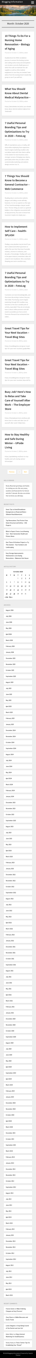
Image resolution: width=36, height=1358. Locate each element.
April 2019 (9, 1079)
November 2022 (10, 881)
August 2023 (9, 826)
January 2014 (10, 1163)
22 (18, 590)
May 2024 (8, 772)
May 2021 (8, 989)
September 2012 (11, 1259)
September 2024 (11, 748)
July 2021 (8, 977)
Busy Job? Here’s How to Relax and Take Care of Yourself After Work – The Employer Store (18, 400)
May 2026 (8, 628)
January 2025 (10, 724)
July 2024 (8, 760)
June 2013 (9, 1205)
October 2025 (10, 670)
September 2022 (11, 893)
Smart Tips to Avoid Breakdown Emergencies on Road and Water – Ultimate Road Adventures (16, 511)
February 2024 (10, 790)
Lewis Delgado (10, 1326)
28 (14, 594)
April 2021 (9, 995)
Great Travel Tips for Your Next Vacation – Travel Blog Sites (17, 332)
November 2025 (10, 664)
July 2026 (8, 616)
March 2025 (9, 712)
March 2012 (9, 1295)
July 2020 (8, 1049)
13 (10, 586)
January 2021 (10, 1013)
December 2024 (10, 730)
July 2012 (8, 1271)
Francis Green (10, 1309)
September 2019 (11, 1073)
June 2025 (9, 694)
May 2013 (8, 1211)
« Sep (6, 597)
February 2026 (10, 646)
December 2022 (10, 875)
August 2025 (9, 682)
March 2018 (9, 1127)
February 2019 (10, 1091)
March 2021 (9, 1001)
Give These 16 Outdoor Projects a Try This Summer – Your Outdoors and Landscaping (17, 544)
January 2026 (10, 652)
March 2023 (9, 857)
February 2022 (10, 935)
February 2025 (10, 718)
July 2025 (8, 688)
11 (29, 582)
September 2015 (11, 1145)
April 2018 (9, 1121)
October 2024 (10, 742)
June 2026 (9, 622)
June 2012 (9, 1277)
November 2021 (10, 953)
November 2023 (10, 808)
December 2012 (10, 1241)
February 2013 (10, 1229)
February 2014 (10, 1157)
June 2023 (9, 839)
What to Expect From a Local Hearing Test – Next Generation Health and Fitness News (17, 533)
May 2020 (8, 1061)
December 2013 (10, 1169)
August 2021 (9, 971)
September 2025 (11, 676)
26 (6, 594)
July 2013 (8, 1199)
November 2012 (10, 1247)
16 (21, 586)
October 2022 (10, 887)
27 (10, 594)
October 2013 (10, 1181)
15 (18, 586)
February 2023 (10, 863)
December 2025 (10, 658)
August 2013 (9, 1193)
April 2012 (9, 1289)
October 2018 (10, 1115)
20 (10, 590)
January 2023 (10, 869)
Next (25, 472)
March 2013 (9, 1223)
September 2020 (11, 1037)
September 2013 (11, 1187)
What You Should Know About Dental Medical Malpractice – (17, 93)
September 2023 (11, 820)
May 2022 (8, 917)
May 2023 (8, 844)
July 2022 (8, 905)
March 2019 (9, 1085)
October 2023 (10, 814)
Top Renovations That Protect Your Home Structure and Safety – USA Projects (17, 522)
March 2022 (9, 929)
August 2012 (9, 1265)
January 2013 (10, 1235)
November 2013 (10, 1175)
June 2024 (9, 766)
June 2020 (9, 1055)
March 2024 (9, 784)
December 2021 (10, 947)
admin (26, 53)
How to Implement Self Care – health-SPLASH (16, 231)
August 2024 (9, 754)
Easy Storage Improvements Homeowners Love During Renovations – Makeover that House (17, 555)
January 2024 (10, 796)
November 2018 (10, 1109)
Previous (11, 472)
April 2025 (9, 706)
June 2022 (9, 911)
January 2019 (10, 1097)
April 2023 (9, 851)
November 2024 (10, 736)
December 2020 (10, 1019)
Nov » (10, 597)
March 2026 (9, 640)
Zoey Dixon (9, 1317)
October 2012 (10, 1253)
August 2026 (9, 610)
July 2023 (8, 833)
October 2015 (10, 1139)
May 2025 (8, 700)
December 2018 (10, 1103)
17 (25, 586)
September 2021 (11, 965)
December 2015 (10, 1133)
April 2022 (9, 923)
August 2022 (9, 899)
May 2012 (8, 1283)
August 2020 (9, 1043)
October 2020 (10, 1031)
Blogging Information (12, 1)
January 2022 (10, 941)
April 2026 (9, 634)
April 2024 (9, 778)
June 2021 (9, 983)
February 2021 (10, 1007)
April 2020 (9, 1067)
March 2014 (9, 1151)
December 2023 (10, 802)
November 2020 (10, 1025)
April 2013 (9, 1217)
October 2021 (10, 959)
